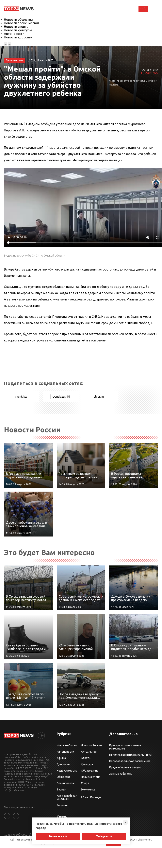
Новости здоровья (18, 37)
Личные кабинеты (120, 773)
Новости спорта (16, 26)
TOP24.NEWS (148, 73)
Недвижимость (67, 770)
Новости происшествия (22, 23)
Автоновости (14, 33)
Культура (87, 764)
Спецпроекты (65, 783)
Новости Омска (67, 745)
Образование (89, 770)
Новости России (91, 745)
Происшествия (90, 776)
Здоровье (63, 764)
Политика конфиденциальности (130, 754)
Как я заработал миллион (67, 797)
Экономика (88, 789)
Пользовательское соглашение (130, 761)
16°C (143, 9)
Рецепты (62, 805)
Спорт (85, 783)
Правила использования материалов (125, 747)
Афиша (61, 758)
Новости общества (18, 19)
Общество (64, 776)
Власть (85, 758)
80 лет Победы (91, 797)
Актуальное (89, 751)
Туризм (61, 789)
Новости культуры (18, 30)
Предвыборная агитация (125, 767)
